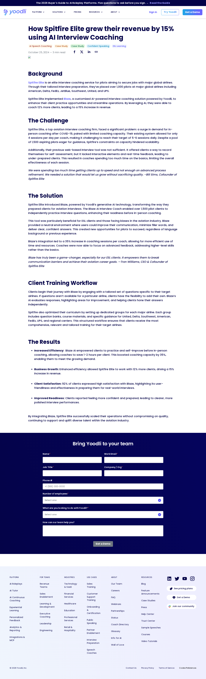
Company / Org (113, 467)
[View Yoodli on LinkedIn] (169, 579)
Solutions (57, 12)
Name (46, 453)
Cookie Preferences (187, 668)
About (114, 12)
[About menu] (119, 12)
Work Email (111, 453)
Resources (94, 12)
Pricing (77, 12)
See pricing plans (183, 588)
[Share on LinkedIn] (89, 52)
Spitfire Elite (36, 82)
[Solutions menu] (64, 12)
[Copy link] (96, 52)
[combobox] (103, 500)
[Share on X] (82, 52)
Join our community (183, 606)
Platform (37, 12)
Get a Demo (183, 597)
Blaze (67, 99)
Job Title (48, 467)
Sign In (153, 12)
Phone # (47, 480)
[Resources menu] (101, 12)
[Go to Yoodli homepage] (15, 12)
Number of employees (55, 497)
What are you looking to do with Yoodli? (66, 511)
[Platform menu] (43, 12)
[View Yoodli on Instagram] (192, 579)
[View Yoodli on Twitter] (177, 579)
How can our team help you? (58, 522)
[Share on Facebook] (74, 52)
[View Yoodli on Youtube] (184, 579)
